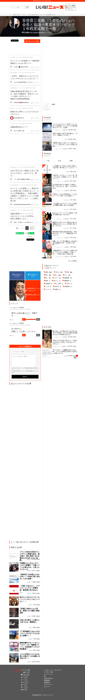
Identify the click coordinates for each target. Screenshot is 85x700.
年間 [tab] (71, 161)
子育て (69, 284)
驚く (47, 278)
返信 (12, 320)
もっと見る (72, 260)
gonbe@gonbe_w (18, 118)
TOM (67, 172)
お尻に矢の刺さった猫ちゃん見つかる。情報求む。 (30, 621)
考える (59, 272)
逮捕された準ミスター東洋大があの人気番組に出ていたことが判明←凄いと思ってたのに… (65, 224)
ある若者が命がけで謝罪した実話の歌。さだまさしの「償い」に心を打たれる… (65, 186)
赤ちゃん (56, 281)
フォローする (18, 57)
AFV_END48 (13, 72)
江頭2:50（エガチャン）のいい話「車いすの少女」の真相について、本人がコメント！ (65, 177)
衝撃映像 (68, 278)
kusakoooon (13, 167)
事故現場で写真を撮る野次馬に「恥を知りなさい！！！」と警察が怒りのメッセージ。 (65, 233)
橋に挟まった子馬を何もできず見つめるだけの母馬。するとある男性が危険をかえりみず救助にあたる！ (65, 332)
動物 (47, 281)
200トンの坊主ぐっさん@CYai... (22, 222)
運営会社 (47, 682)
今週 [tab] (48, 161)
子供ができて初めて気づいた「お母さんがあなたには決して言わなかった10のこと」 (65, 342)
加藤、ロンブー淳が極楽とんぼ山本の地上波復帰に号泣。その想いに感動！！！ (65, 242)
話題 (69, 272)
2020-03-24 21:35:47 (28, 57)
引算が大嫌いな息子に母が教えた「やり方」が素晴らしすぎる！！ (65, 134)
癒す (48, 275)
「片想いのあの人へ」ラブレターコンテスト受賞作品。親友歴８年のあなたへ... (30, 589)
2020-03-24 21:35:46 (28, 210)
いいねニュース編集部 (60, 130)
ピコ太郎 (59, 284)
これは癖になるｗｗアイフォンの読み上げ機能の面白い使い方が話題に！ (65, 204)
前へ (17, 228)
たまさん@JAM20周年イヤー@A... (23, 82)
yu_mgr (12, 123)
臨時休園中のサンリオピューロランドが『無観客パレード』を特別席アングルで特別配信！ (30, 645)
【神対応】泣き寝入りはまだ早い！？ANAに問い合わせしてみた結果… (30, 576)
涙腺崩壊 (48, 284)
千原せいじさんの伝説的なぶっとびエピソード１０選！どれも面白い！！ (65, 195)
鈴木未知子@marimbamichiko (22, 204)
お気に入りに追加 (33, 41)
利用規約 (47, 680)
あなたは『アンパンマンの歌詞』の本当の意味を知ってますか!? (65, 214)
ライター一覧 (48, 672)
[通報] (28, 309)
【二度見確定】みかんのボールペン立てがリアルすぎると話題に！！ (30, 633)
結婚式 (57, 289)
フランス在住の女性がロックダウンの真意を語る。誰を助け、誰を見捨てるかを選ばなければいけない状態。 (30, 556)
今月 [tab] (59, 161)
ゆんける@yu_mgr (18, 130)
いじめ (48, 286)
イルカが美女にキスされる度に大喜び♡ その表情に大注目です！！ (30, 656)
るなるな (66, 200)
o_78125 (12, 57)
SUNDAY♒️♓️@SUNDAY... (21, 102)
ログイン (70, 9)
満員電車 (68, 286)
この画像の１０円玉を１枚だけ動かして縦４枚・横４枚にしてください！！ (65, 167)
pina (66, 139)
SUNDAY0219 (13, 88)
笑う (58, 275)
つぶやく (30, 236)
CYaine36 (12, 210)
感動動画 (67, 281)
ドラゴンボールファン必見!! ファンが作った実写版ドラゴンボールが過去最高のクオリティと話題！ (65, 125)
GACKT (58, 286)
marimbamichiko (14, 185)
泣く (67, 275)
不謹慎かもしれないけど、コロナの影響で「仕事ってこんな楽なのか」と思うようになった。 (30, 566)
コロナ (57, 278)
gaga (28, 559)
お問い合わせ (48, 678)
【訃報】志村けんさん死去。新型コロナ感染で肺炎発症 (30, 610)
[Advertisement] (25, 149)
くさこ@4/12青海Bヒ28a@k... (22, 179)
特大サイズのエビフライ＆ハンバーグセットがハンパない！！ (30, 599)
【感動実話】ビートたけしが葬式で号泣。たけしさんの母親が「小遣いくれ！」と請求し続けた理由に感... (65, 252)
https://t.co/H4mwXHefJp (19, 98)
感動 (48, 272)
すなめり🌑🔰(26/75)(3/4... (21, 67)
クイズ (48, 289)
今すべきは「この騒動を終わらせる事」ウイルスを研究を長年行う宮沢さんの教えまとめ (65, 351)
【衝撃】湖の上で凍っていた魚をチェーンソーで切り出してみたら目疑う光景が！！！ (65, 144)
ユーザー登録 (70, 5)
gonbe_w (12, 108)
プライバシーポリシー (48, 685)
